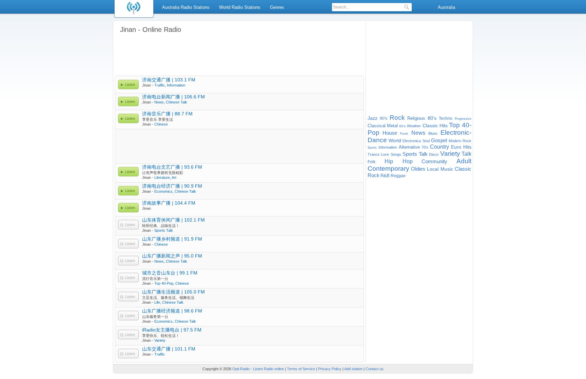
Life (157, 302)
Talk (466, 154)
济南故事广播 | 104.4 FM (168, 203)
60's (402, 126)
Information (176, 85)
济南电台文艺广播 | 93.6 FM (172, 167)
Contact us (375, 369)
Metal (392, 125)
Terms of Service (301, 369)
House (390, 133)
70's (425, 147)
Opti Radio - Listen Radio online (258, 369)
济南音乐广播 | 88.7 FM (167, 113)
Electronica (412, 141)
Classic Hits (435, 125)
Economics (163, 191)
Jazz (372, 118)
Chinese (161, 124)
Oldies (418, 169)
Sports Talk (163, 230)
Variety (159, 340)
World (395, 140)
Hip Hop (399, 161)
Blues (432, 133)
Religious (416, 118)
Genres (277, 7)
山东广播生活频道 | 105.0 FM (173, 292)
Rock (397, 117)
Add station (353, 369)
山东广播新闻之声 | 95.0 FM (172, 256)
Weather (414, 126)
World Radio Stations (239, 7)
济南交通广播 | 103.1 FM (168, 79)
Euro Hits (461, 147)
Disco (433, 154)
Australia (446, 7)
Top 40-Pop (163, 283)
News (159, 102)
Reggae (398, 175)
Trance (373, 154)
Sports (372, 147)
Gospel (439, 140)
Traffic (159, 85)
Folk (371, 161)
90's (383, 118)
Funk (404, 133)
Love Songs (391, 154)
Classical (377, 125)
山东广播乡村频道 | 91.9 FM (172, 239)
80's (432, 118)
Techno (445, 118)
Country (439, 147)
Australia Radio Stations (186, 7)
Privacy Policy (329, 369)
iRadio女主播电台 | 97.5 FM (171, 330)
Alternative (409, 147)
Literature (162, 177)
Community (434, 161)
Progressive (463, 118)
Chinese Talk (176, 102)
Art (174, 177)
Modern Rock (460, 141)
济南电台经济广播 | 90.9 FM (172, 186)
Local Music (440, 169)
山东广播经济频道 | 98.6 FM (172, 311)
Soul (426, 141)
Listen (130, 84)
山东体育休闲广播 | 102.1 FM (173, 220)
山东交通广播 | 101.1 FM (168, 349)
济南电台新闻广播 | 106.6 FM (173, 96)
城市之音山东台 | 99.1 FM (169, 273)
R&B (385, 175)
